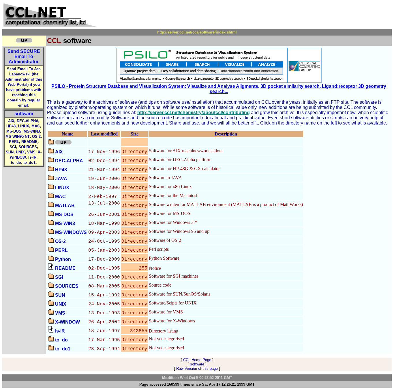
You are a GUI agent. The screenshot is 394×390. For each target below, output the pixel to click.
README (29, 142)
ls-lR (32, 157)
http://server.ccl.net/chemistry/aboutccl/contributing (193, 112)
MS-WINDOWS (71, 232)
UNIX (20, 152)
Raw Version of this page (197, 368)
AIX (11, 121)
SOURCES (27, 147)
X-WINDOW (67, 322)
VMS (31, 152)
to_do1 (29, 162)
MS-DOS (13, 131)
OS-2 (36, 136)
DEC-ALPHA (27, 121)
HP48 (11, 126)
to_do (16, 162)
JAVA (61, 178)
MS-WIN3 (32, 131)
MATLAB (65, 205)
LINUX (23, 126)
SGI (13, 147)
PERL (14, 142)
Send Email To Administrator (23, 56)
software (23, 113)
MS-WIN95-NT (17, 136)
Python (63, 259)
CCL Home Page (197, 360)
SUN (10, 152)
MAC (35, 126)
